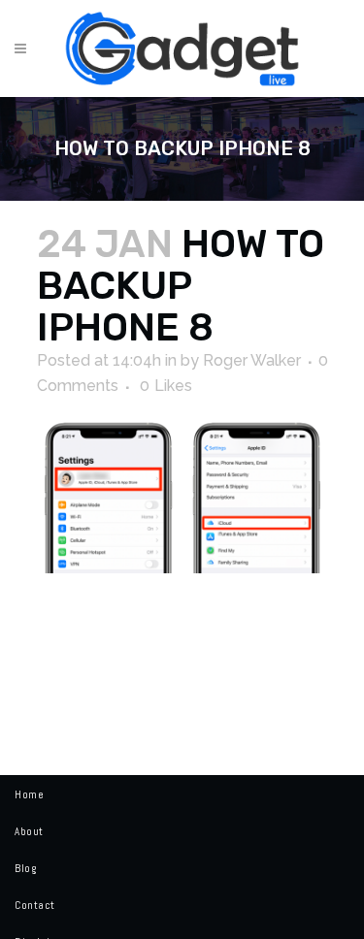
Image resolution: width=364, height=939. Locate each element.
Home (29, 794)
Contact (35, 905)
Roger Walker (252, 360)
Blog (25, 868)
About (29, 831)
